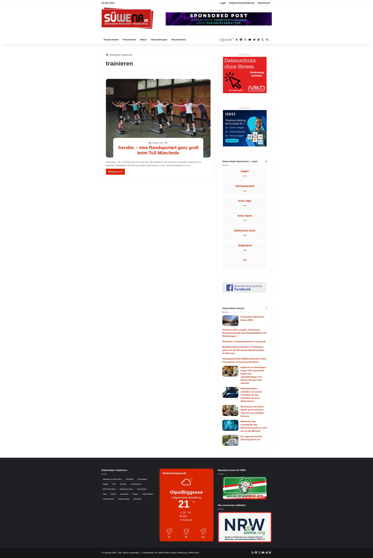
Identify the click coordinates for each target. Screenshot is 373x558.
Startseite (114, 54)
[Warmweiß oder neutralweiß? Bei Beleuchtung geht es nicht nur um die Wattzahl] (230, 425)
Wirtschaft (137, 499)
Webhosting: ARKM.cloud (188, 553)
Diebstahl (129, 479)
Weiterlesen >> (115, 171)
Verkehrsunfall (123, 499)
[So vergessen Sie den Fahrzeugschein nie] (230, 440)
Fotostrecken (129, 39)
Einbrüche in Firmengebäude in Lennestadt (244, 341)
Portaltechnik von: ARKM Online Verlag (159, 553)
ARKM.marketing (216, 10)
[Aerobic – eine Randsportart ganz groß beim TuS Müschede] (158, 118)
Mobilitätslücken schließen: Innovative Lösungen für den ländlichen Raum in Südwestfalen (251, 394)
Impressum (263, 2)
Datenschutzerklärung (241, 2)
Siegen (135, 494)
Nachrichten (142, 489)
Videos (143, 39)
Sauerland (124, 494)
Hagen (105, 484)
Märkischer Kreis (126, 489)
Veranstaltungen (159, 39)
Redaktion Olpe (157, 143)
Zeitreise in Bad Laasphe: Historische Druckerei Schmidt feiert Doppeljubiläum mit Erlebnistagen (244, 333)
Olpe (105, 494)
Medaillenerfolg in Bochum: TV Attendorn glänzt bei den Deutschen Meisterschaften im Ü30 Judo (243, 350)
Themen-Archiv (111, 39)
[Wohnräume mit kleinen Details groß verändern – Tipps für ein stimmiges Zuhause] (230, 410)
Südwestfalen (147, 494)
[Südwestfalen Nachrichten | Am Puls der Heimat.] (127, 18)
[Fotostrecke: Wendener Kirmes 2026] (230, 320)
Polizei (113, 494)
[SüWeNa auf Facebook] (244, 291)
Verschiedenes (178, 39)
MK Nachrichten (109, 489)
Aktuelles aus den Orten (112, 479)
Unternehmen (108, 499)
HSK (114, 484)
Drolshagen (142, 479)
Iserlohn (123, 484)
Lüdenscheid (136, 484)
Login (223, 2)
